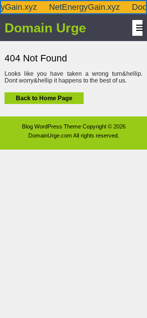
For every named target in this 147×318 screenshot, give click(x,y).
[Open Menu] (137, 28)
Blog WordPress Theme (51, 126)
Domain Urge (45, 27)
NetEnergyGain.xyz (82, 7)
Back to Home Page (38, 96)
